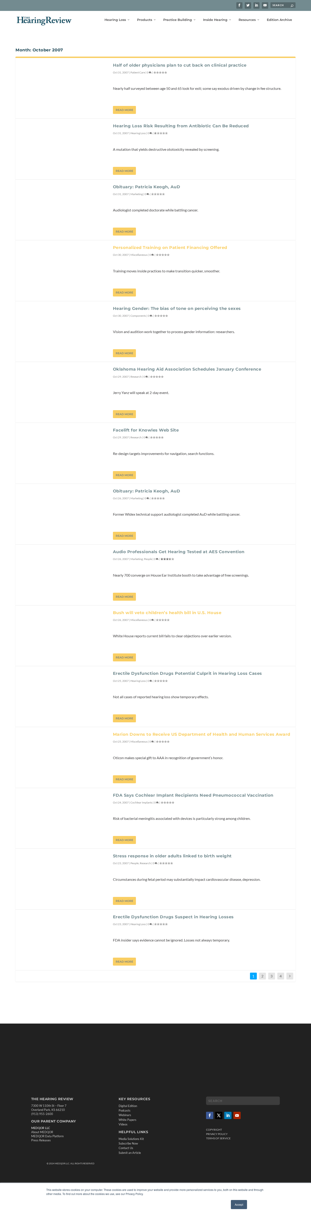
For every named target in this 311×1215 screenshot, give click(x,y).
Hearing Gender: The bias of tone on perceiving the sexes (177, 308)
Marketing (136, 194)
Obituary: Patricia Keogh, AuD (146, 186)
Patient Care (137, 72)
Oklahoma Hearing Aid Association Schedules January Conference (187, 369)
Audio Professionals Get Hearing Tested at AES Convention (179, 551)
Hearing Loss (115, 20)
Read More (124, 110)
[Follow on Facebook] (209, 1115)
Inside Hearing (215, 20)
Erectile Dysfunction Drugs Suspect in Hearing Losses (173, 916)
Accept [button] (239, 1204)
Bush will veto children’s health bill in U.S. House (167, 612)
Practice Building (177, 20)
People (148, 559)
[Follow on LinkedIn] (228, 1115)
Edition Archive (279, 20)
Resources (247, 20)
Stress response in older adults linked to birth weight (172, 856)
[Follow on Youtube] (237, 1115)
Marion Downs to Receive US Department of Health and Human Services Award (201, 734)
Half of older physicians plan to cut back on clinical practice (180, 65)
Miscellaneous (139, 254)
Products (144, 20)
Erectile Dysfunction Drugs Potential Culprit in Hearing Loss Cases (187, 673)
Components (138, 315)
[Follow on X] (218, 1115)
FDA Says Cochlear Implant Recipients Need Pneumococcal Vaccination (193, 795)
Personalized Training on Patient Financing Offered (170, 247)
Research (136, 376)
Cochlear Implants (141, 802)
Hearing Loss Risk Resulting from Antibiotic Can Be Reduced (181, 125)
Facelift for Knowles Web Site (146, 430)
